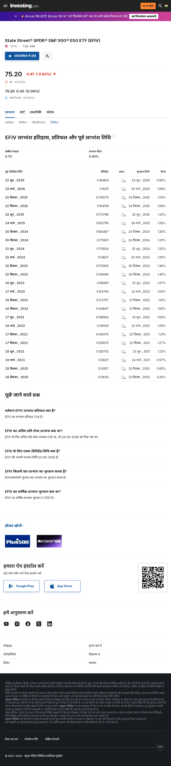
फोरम (50, 112)
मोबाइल (7, 645)
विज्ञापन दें (94, 654)
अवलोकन (9, 122)
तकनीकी (35, 112)
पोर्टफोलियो (9, 654)
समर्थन (92, 663)
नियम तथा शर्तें (11, 739)
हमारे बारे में (95, 645)
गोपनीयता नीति (31, 739)
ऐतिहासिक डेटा (38, 122)
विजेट (6, 663)
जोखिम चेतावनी (52, 739)
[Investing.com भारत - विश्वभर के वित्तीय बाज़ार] (24, 5)
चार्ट (22, 112)
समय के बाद (15, 97)
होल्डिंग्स (23, 122)
